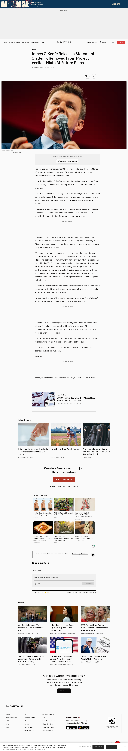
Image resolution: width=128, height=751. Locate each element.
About (25, 714)
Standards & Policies (48, 727)
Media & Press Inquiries (49, 721)
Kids (7, 727)
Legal (43, 717)
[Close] (125, 747)
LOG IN (113, 42)
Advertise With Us (29, 717)
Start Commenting (64, 479)
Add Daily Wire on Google (68, 161)
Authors (26, 721)
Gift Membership (29, 730)
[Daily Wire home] (64, 42)
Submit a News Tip (47, 730)
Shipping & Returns (48, 724)
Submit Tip (64, 690)
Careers (26, 724)
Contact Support (29, 727)
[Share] (94, 76)
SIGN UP (121, 42)
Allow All (111, 746)
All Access (25, 42)
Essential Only (98, 746)
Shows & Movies (14, 42)
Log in (76, 486)
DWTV (44, 42)
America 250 (35, 42)
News (5, 42)
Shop (8, 724)
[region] (64, 747)
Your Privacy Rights (48, 714)
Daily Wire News (37, 67)
